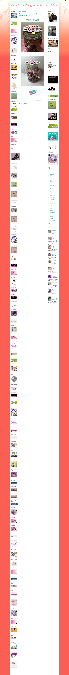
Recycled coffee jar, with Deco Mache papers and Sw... (52, 216)
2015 (50, 223)
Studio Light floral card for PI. (52, 193)
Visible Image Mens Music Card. (52, 201)
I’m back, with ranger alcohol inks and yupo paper (55, 276)
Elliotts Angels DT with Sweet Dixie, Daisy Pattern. (52, 189)
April (50, 180)
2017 (50, 168)
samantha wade (54, 64)
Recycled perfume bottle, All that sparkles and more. (53, 199)
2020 (50, 167)
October (51, 173)
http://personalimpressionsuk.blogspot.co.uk (33, 20)
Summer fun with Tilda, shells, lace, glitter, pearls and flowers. (54, 298)
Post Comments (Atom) (34, 132)
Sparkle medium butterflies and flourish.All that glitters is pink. (54, 254)
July (50, 176)
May (50, 179)
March (51, 181)
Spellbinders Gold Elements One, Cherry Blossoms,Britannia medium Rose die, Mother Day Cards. (54, 239)
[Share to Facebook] (39, 100)
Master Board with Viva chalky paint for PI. (52, 208)
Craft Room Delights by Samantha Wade (34, 5)
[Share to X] (38, 100)
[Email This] (36, 100)
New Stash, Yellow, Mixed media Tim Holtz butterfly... (52, 213)
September (51, 174)
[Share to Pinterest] (40, 100)
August (51, 175)
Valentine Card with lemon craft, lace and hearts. (55, 283)
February (51, 182)
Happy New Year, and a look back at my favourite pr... (52, 221)
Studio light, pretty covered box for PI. (53, 195)
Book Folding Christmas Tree (54, 261)
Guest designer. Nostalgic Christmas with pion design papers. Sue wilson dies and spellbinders (55, 268)
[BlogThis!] (37, 100)
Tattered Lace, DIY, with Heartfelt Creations (54, 246)
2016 (50, 169)
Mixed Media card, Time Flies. (52, 191)
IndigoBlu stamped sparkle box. (52, 203)
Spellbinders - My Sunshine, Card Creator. (52, 210)
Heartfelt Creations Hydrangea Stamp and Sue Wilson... (52, 218)
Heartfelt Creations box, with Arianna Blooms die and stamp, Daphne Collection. (54, 232)
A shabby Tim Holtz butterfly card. (52, 197)
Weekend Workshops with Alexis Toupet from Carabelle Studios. (54, 290)
